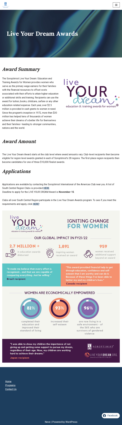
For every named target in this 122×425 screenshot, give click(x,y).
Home (8, 381)
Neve (47, 422)
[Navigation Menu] (116, 4)
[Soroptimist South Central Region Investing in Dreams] (5, 5)
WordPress (71, 422)
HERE (46, 188)
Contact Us (11, 389)
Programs (10, 385)
